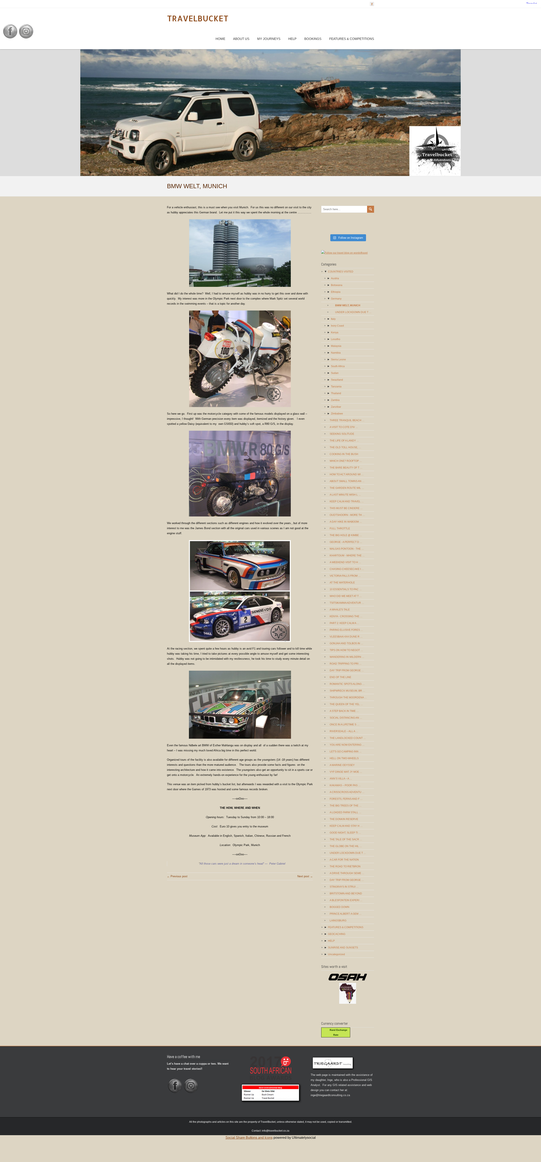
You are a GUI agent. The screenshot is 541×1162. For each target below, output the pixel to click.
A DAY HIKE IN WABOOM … (346, 521)
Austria (335, 278)
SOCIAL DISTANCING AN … (346, 717)
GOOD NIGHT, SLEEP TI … (345, 832)
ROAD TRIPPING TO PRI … (346, 663)
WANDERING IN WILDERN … (347, 656)
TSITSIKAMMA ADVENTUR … (347, 602)
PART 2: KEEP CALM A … (344, 623)
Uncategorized (336, 954)
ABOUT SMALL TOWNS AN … (347, 481)
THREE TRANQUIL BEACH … (347, 420)
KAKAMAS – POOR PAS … (345, 785)
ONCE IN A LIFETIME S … (344, 724)
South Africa (338, 366)
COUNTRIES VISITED (340, 271)
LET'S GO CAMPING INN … (346, 751)
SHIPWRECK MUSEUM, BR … (347, 690)
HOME (220, 39)
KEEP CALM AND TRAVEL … (347, 501)
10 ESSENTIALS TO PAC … (346, 589)
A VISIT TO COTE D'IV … (344, 427)
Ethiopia (335, 291)
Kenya (334, 332)
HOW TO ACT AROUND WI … (347, 474)
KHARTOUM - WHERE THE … (347, 555)
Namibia (336, 352)
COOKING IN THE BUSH (344, 454)
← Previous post (177, 876)
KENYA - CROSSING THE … (346, 616)
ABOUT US (241, 39)
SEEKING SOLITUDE (342, 433)
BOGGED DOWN (339, 907)
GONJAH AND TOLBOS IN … (346, 643)
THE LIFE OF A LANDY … (344, 440)
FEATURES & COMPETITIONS (351, 39)
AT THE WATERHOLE (342, 582)
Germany (336, 298)
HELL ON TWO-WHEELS (344, 758)
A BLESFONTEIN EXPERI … (346, 900)
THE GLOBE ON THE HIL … (346, 846)
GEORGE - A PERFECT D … (346, 542)
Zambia (335, 400)
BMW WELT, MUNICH (347, 305)
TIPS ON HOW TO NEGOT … (346, 650)
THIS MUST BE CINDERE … (346, 508)
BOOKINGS (312, 39)
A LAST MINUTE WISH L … (345, 494)
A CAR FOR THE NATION (344, 859)
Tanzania (336, 386)
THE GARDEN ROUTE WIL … (347, 487)
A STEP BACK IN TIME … (344, 711)
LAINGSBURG (338, 920)
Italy (333, 318)
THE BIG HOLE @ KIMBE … (346, 535)
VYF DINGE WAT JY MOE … (346, 771)
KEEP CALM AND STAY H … (346, 825)
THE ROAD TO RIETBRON (345, 866)
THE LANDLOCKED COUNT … (348, 738)
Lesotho (335, 339)
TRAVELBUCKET (197, 18)
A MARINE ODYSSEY (342, 765)
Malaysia (336, 346)
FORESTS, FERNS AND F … (346, 798)
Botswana (336, 285)
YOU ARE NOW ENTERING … (347, 744)
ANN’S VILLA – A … (341, 778)
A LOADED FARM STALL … (345, 812)
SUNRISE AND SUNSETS (343, 947)
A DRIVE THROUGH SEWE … (347, 873)
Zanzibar (336, 406)
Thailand (336, 393)
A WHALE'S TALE (340, 609)
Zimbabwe (337, 413)
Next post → (305, 876)
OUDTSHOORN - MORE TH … (347, 515)
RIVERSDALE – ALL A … (344, 731)
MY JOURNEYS (268, 39)
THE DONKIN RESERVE (344, 819)
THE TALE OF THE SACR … (346, 839)
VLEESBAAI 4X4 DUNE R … (346, 636)
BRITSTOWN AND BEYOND (346, 893)
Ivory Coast (337, 325)
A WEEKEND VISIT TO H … (345, 562)
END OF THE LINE (340, 677)
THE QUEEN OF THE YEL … (346, 704)
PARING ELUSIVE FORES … (346, 629)
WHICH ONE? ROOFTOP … (346, 460)
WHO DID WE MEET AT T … (346, 596)
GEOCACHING (336, 934)
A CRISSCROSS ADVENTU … (347, 792)
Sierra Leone (338, 359)
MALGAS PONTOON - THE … (347, 548)
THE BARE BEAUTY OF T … (346, 467)
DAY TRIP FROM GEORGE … (347, 670)
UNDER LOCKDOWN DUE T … (353, 312)
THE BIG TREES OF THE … (346, 805)
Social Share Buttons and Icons (249, 1137)
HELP (292, 39)
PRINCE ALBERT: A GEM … (346, 913)
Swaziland (337, 379)
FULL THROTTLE (340, 528)
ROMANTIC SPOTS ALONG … (347, 683)
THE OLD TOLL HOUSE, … (345, 447)
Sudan (335, 373)
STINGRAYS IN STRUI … (344, 886)
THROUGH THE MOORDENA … (348, 697)
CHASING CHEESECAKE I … (347, 569)
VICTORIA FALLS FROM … (345, 575)
